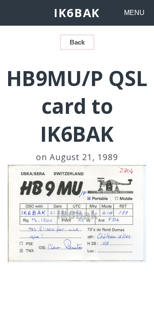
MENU (134, 12)
